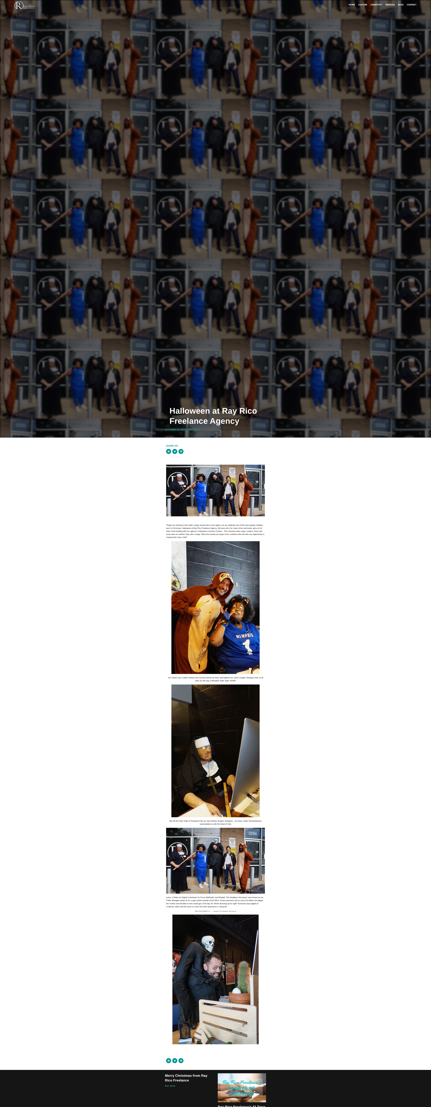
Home (352, 5)
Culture (362, 5)
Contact (411, 5)
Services (390, 5)
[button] (168, 451)
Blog (401, 5)
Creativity (376, 5)
